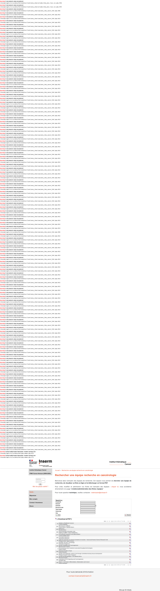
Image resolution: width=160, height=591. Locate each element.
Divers (32, 506)
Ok (59, 515)
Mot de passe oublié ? (40, 486)
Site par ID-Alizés (125, 590)
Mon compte (33, 499)
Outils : (32, 492)
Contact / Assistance (36, 502)
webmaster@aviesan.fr (99, 492)
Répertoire (33, 495)
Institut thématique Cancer (38, 470)
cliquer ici (115, 487)
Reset (128, 515)
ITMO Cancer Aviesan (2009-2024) (40, 473)
